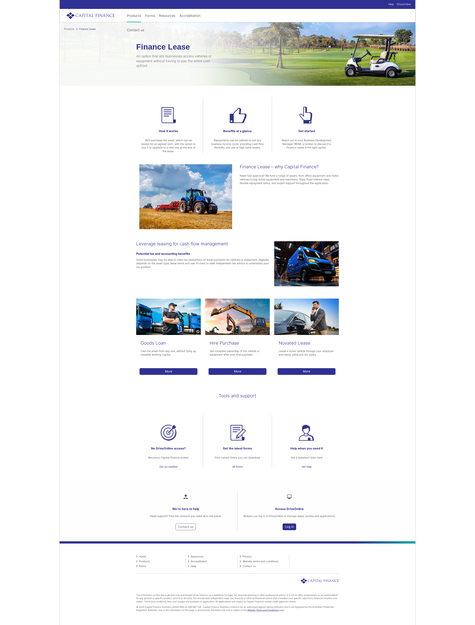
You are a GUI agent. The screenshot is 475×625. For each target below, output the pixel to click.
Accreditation (190, 16)
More (168, 371)
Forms (150, 16)
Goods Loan (153, 343)
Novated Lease (294, 343)
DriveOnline (404, 4)
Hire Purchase (224, 343)
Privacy (247, 556)
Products (134, 16)
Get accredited (168, 466)
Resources (167, 16)
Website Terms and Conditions (263, 610)
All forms (237, 466)
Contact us (135, 30)
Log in (289, 527)
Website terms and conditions (260, 561)
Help (391, 4)
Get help (307, 466)
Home (142, 556)
